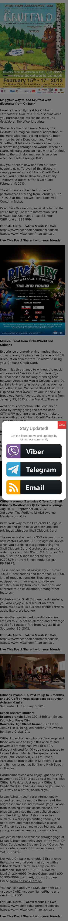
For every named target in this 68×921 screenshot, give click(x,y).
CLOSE (62, 425)
